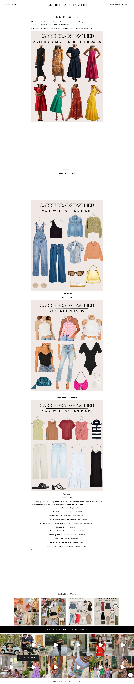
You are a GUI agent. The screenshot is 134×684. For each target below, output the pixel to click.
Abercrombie (54, 515)
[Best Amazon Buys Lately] (26, 625)
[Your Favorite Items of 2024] (80, 625)
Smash (79, 681)
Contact (54, 629)
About (48, 629)
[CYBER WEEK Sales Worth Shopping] (106, 625)
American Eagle (53, 519)
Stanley (56, 538)
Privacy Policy (73, 629)
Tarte (52, 542)
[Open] (11, 645)
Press (65, 629)
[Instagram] (20, 654)
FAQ (60, 629)
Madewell (54, 531)
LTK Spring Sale (67, 17)
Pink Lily (52, 535)
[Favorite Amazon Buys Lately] (53, 625)
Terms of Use (83, 629)
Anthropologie (45, 523)
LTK (32, 22)
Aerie (53, 512)
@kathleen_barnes (28, 658)
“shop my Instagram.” (75, 504)
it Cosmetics (60, 527)
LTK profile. (54, 502)
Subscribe (127, 4)
